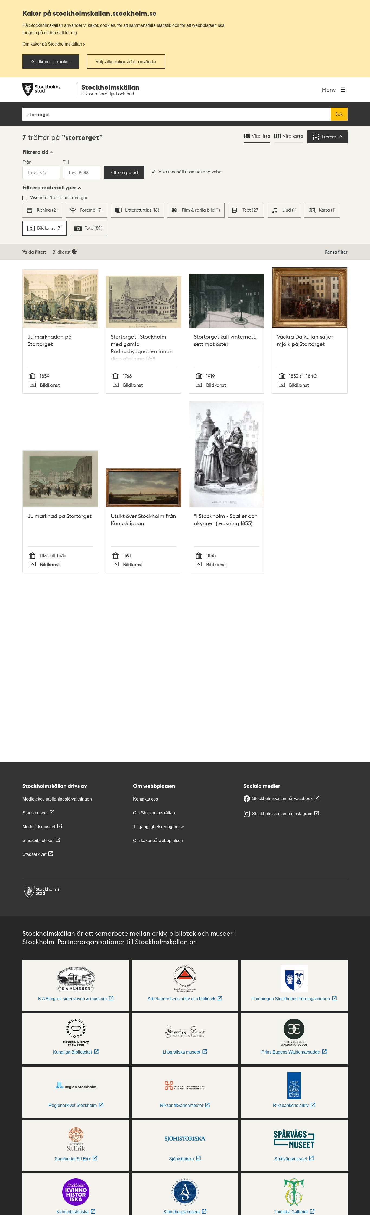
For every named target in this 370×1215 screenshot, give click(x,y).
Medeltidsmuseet (38, 826)
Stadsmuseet (35, 813)
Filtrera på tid (124, 172)
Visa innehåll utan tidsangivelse (190, 171)
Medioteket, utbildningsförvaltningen (57, 799)
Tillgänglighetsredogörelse (158, 826)
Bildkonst (62, 252)
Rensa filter (336, 252)
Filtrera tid (35, 151)
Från (26, 162)
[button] (37, 151)
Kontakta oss (145, 799)
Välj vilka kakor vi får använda (126, 61)
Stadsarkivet (34, 854)
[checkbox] (42, 210)
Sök (339, 114)
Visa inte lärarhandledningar (59, 197)
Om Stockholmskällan (154, 813)
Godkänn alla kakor (50, 61)
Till (66, 162)
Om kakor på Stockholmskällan (52, 43)
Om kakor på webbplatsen (158, 840)
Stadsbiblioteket (37, 840)
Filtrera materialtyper (49, 187)
